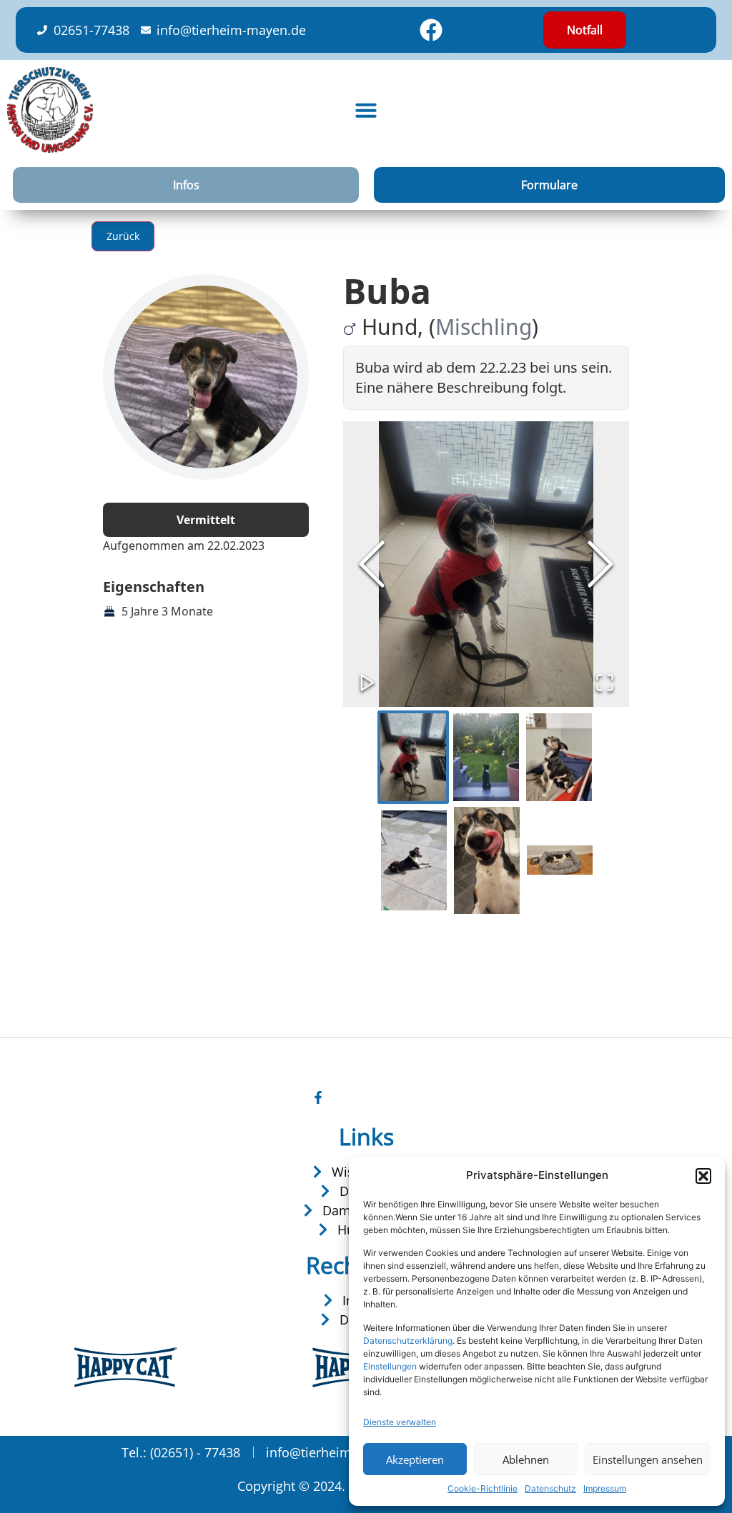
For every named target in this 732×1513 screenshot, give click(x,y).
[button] (703, 1176)
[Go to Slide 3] (559, 757)
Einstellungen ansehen (648, 1459)
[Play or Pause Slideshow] (367, 682)
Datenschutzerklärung (407, 1340)
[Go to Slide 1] (413, 757)
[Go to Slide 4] (414, 860)
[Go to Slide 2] (486, 757)
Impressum (604, 1488)
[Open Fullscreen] (604, 682)
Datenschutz (550, 1488)
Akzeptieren (415, 1459)
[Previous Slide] (371, 564)
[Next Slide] (600, 564)
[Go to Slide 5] (487, 860)
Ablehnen (526, 1459)
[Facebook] (431, 30)
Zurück (123, 236)
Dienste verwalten (399, 1422)
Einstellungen (390, 1366)
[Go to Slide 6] (559, 860)
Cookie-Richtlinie (482, 1488)
